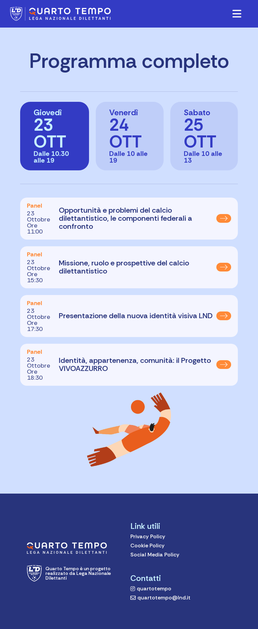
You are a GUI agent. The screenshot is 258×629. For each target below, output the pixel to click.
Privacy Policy (147, 536)
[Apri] (236, 14)
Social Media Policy (154, 554)
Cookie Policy (147, 545)
